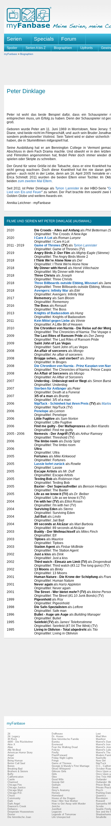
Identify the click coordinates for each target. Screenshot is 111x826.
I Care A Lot (43, 238)
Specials (44, 39)
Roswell (100, 801)
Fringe (55, 760)
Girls (54, 774)
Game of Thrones (47, 245)
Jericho (56, 806)
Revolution (102, 798)
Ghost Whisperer (61, 768)
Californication (15, 776)
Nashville (101, 758)
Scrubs (100, 806)
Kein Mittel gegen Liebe (52, 321)
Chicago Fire (15, 784)
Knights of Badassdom (51, 313)
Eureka (56, 741)
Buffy (10, 774)
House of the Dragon (63, 798)
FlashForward (59, 755)
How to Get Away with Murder (69, 803)
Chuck (11, 795)
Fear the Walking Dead (65, 747)
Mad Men (101, 736)
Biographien (63, 48)
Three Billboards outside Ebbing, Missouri (66, 283)
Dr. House (57, 736)
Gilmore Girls (59, 771)
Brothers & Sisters (18, 771)
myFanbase (10, 54)
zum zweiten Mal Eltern (35, 181)
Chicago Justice (17, 787)
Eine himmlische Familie (65, 739)
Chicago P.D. (15, 793)
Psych (99, 790)
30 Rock (12, 739)
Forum (68, 39)
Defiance (13, 809)
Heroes (56, 793)
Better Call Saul (16, 763)
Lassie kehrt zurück (49, 464)
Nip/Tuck (101, 763)
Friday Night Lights (62, 758)
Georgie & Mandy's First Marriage (70, 766)
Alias (10, 747)
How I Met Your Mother (65, 801)
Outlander (101, 779)
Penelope (41, 411)
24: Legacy (14, 736)
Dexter (11, 814)
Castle (11, 779)
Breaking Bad (15, 768)
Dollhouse (57, 733)
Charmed (13, 782)
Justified (56, 809)
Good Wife (58, 779)
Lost (98, 733)
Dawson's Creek (17, 806)
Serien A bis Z (36, 48)
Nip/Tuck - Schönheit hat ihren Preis (61, 403)
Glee (54, 776)
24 (9, 733)
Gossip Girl (58, 782)
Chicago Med (15, 790)
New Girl (101, 760)
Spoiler (12, 48)
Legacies (57, 811)
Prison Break (103, 784)
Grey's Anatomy (61, 790)
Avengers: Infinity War (51, 290)
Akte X (11, 744)
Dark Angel (14, 803)
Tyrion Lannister (67, 188)
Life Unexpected (61, 817)
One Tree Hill (103, 776)
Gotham (56, 784)
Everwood (57, 744)
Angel (11, 755)
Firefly (55, 752)
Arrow (11, 758)
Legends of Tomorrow (64, 814)
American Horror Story (20, 752)
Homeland (57, 795)
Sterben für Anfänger (50, 388)
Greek (55, 787)
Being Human (15, 760)
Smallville (101, 817)
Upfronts (86, 48)
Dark (10, 801)
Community (14, 798)
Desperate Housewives (21, 811)
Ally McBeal (14, 750)
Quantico (101, 795)
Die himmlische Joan (19, 817)
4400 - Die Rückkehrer (20, 741)
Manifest (101, 739)
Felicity (56, 750)
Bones (11, 766)
